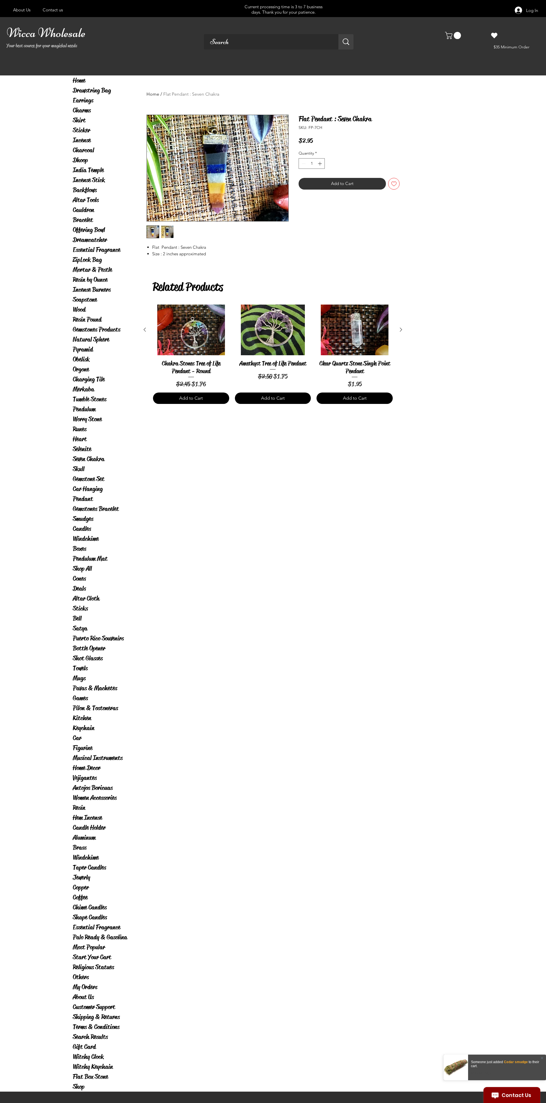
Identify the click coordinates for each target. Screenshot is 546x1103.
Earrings (83, 100)
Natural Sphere (91, 339)
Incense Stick (89, 180)
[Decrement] (303, 164)
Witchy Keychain (93, 1067)
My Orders (85, 987)
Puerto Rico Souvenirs (98, 638)
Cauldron (83, 210)
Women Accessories (95, 798)
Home (79, 80)
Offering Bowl (89, 230)
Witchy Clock (88, 1057)
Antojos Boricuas (93, 788)
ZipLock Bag (87, 260)
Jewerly (81, 877)
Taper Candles (89, 867)
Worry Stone (87, 419)
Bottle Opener (89, 648)
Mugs (79, 678)
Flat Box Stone (90, 1077)
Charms (82, 110)
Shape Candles (90, 917)
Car (77, 738)
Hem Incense (87, 818)
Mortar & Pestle (92, 270)
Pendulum (84, 409)
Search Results (90, 1037)
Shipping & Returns (96, 1017)
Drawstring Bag (92, 90)
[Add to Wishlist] (394, 184)
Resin (79, 808)
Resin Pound (87, 319)
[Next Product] (401, 329)
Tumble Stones (89, 399)
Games (80, 698)
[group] (272, 354)
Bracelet (83, 220)
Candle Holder (89, 827)
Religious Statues (93, 967)
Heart (80, 439)
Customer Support (94, 1007)
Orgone (81, 369)
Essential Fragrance (96, 250)
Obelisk (81, 359)
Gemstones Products (96, 329)
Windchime (86, 539)
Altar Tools (86, 200)
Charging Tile (89, 379)
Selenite (82, 449)
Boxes (79, 549)
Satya (80, 628)
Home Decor (86, 768)
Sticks (80, 608)
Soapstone (85, 299)
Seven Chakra (88, 459)
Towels (80, 668)
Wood (79, 309)
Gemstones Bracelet (96, 509)
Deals (79, 588)
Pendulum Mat (90, 558)
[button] (454, 35)
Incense (82, 140)
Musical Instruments (98, 758)
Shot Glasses (88, 658)
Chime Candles (90, 907)
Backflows (85, 190)
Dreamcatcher (90, 240)
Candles (82, 529)
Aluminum (84, 837)
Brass (79, 847)
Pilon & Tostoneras (95, 708)
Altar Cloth (86, 598)
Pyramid (83, 349)
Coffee (80, 897)
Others (81, 977)
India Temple (88, 170)
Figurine (82, 748)
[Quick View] (191, 330)
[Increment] (320, 164)
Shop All (82, 568)
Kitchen (82, 718)
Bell (77, 618)
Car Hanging (88, 489)
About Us (83, 997)
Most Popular (89, 947)
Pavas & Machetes (95, 688)
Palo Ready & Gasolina (100, 937)
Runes (79, 429)
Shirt (79, 120)
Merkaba (83, 389)
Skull (78, 469)
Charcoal (83, 150)
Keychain (83, 728)
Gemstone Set (88, 479)
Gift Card (84, 1047)
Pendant (83, 499)
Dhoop (80, 160)
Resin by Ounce (90, 280)
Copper (81, 887)
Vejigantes (85, 778)
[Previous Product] (144, 329)
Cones (79, 578)
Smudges (83, 519)
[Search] (345, 42)
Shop (78, 1087)
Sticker (81, 130)
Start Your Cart (92, 957)
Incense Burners (92, 289)
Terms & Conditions (96, 1027)
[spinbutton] (312, 164)
